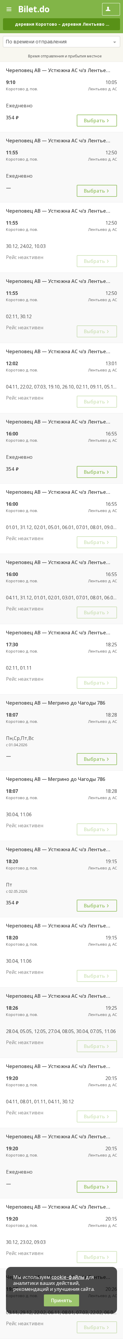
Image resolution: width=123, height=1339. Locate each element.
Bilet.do (34, 9)
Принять (61, 1300)
